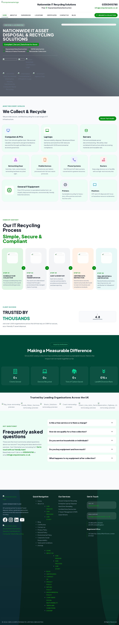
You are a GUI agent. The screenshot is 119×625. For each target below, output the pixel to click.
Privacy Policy (42, 530)
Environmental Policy (45, 535)
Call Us (90, 503)
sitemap (40, 545)
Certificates (52, 15)
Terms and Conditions (45, 543)
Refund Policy (42, 532)
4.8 (97, 317)
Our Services (26, 15)
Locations (39, 15)
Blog (74, 15)
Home (5, 15)
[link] (20, 138)
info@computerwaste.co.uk (18, 455)
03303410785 (110, 4)
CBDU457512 (38, 622)
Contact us (64, 15)
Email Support (93, 514)
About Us (13, 15)
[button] (14, 15)
